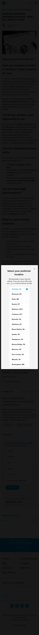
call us (12, 283)
